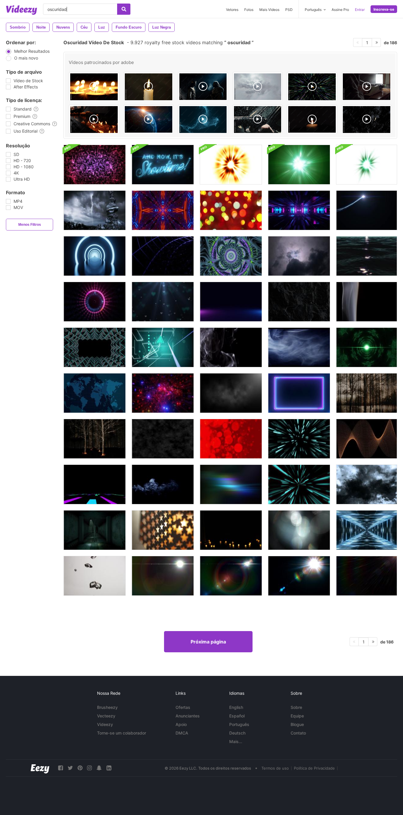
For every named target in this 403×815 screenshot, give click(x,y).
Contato (298, 732)
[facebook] (60, 768)
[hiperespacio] (312, 87)
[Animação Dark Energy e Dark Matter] (94, 165)
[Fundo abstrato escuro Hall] (94, 530)
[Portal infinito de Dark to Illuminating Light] (299, 210)
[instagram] (89, 768)
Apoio (181, 724)
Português (239, 724)
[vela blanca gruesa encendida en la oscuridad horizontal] (148, 87)
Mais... (235, 741)
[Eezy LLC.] (40, 768)
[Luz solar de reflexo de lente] (163, 576)
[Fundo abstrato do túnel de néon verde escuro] (366, 347)
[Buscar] (123, 9)
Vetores (232, 9)
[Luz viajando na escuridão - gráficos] (366, 210)
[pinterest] (80, 768)
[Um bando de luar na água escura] (366, 256)
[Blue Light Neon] (299, 439)
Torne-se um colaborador (121, 732)
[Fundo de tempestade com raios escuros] (299, 256)
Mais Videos (269, 9)
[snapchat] (99, 768)
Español (237, 715)
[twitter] (70, 768)
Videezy (105, 724)
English (236, 707)
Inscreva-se (383, 9)
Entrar (360, 9)
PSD (289, 9)
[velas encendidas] (94, 87)
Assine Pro (340, 9)
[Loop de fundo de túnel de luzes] (366, 530)
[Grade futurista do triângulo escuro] (94, 347)
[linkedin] (109, 768)
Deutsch (237, 732)
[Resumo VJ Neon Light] (94, 484)
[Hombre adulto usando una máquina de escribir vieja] (366, 86)
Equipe (297, 715)
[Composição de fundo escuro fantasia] (94, 210)
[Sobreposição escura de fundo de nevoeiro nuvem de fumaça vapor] (231, 393)
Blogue (297, 724)
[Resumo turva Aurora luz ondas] (231, 484)
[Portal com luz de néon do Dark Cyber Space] (163, 210)
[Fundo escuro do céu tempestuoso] (366, 484)
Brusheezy (107, 707)
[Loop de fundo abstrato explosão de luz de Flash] (231, 165)
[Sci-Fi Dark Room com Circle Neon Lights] (94, 256)
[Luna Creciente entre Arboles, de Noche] (366, 119)
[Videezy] (21, 10)
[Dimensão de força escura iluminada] (231, 256)
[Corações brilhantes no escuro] (163, 302)
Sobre (296, 707)
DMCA (182, 732)
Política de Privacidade (314, 768)
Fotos (248, 9)
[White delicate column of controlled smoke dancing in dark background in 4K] (366, 302)
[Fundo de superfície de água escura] (299, 302)
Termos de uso (275, 768)
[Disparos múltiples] (257, 119)
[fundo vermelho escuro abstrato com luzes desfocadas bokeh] (231, 439)
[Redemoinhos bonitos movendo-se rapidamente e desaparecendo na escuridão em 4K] (163, 484)
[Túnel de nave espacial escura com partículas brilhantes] (163, 393)
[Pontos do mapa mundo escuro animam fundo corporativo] (94, 393)
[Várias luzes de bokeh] (299, 530)
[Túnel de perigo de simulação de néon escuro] (163, 256)
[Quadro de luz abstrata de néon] (299, 393)
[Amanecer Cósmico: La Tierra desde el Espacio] (148, 119)
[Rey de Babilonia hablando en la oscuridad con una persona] (203, 86)
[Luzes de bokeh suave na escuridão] (231, 210)
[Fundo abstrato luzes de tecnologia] (163, 347)
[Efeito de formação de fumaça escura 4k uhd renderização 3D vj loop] (163, 439)
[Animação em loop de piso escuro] (231, 302)
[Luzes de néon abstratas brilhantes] (366, 439)
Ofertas (183, 707)
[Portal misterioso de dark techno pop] (94, 302)
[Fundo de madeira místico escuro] (366, 393)
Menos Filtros (29, 225)
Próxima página (208, 642)
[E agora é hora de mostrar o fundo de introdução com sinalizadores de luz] (163, 165)
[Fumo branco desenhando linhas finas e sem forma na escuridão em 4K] (231, 347)
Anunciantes (188, 715)
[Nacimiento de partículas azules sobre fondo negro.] (203, 119)
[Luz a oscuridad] (257, 86)
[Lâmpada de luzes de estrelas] (163, 530)
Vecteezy (106, 715)
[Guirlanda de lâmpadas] (231, 530)
